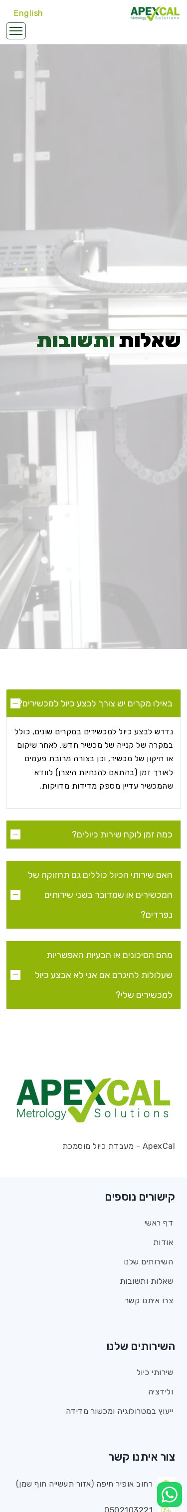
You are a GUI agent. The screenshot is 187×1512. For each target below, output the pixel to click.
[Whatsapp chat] (170, 1495)
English (28, 13)
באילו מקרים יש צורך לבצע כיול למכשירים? (95, 703)
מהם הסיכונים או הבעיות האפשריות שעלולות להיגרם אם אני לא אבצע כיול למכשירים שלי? (104, 975)
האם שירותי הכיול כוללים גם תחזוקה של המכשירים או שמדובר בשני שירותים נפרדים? (100, 894)
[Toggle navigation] (16, 30)
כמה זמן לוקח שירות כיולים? (122, 834)
